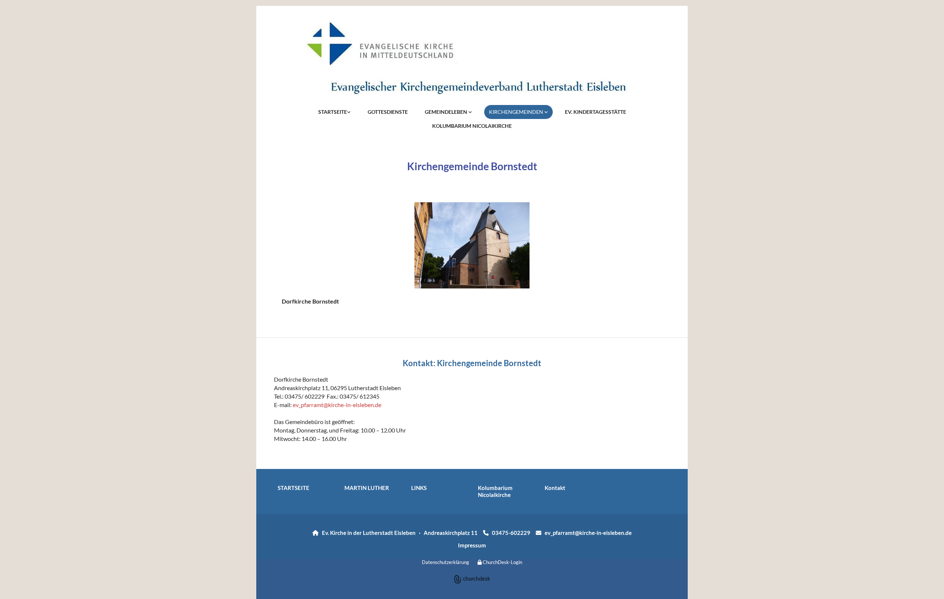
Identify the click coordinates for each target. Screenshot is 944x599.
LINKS (419, 487)
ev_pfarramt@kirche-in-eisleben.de (337, 404)
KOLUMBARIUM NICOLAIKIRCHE (472, 126)
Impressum (472, 545)
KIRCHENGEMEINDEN (516, 112)
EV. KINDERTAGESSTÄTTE (595, 112)
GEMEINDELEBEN (446, 112)
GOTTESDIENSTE (388, 112)
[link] (334, 112)
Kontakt (555, 487)
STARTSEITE (332, 112)
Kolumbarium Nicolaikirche (495, 491)
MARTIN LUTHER (366, 487)
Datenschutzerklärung (445, 562)
